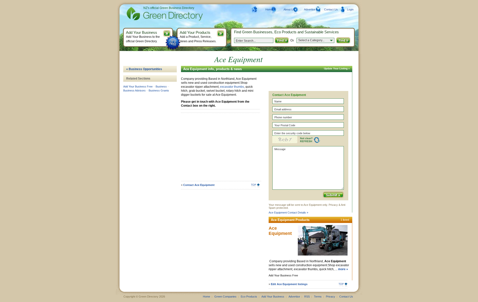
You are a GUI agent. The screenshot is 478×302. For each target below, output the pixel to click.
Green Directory (156, 13)
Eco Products (249, 296)
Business (161, 86)
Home (269, 9)
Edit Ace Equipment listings (289, 284)
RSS (307, 296)
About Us (289, 9)
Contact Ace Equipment (199, 184)
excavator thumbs (232, 86)
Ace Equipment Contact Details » (288, 212)
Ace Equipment (280, 231)
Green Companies (225, 296)
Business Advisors (134, 90)
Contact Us (331, 9)
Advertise (309, 9)
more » (343, 269)
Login (350, 9)
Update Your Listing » (337, 68)
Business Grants (159, 90)
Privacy (330, 296)
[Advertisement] (219, 149)
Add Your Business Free (138, 86)
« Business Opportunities (144, 69)
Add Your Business (272, 296)
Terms (318, 296)
